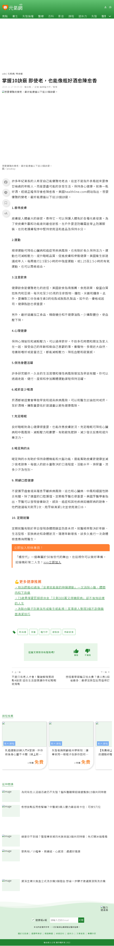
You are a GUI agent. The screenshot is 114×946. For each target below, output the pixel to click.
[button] (110, 16)
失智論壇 (28, 16)
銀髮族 (56, 631)
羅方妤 (44, 631)
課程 (71, 16)
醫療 (41, 16)
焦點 (5, 16)
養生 (15, 16)
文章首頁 (80, 933)
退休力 (83, 16)
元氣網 (11, 73)
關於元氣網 (23, 933)
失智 (94, 16)
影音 (61, 16)
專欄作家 (92, 933)
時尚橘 (22, 631)
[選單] (110, 7)
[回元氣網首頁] (15, 7)
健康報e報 (41, 920)
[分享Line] (6, 192)
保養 (33, 631)
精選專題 (49, 933)
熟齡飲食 (69, 631)
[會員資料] (105, 7)
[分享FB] (6, 182)
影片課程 (9, 743)
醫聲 (104, 16)
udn (4, 73)
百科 (51, 16)
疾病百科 (60, 933)
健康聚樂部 (36, 933)
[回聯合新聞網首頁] (5, 8)
